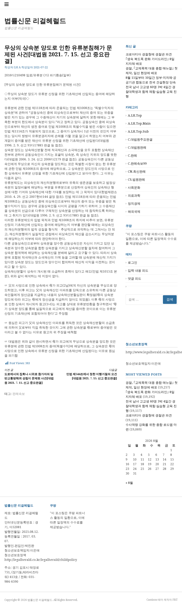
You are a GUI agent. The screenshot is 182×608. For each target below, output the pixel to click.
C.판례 (132, 155)
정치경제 (134, 203)
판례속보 (18, 394)
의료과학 (134, 195)
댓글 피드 (134, 278)
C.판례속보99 (137, 163)
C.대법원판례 (137, 147)
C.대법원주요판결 (140, 139)
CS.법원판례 (136, 179)
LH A (17, 67)
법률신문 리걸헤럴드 (35, 21)
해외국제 (134, 211)
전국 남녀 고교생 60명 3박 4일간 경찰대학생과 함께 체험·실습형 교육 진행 (151, 91)
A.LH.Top (135, 115)
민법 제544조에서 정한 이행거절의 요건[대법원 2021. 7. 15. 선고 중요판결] (91, 374)
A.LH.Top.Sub (138, 131)
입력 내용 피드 (138, 270)
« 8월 (129, 483)
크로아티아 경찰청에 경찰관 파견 (149, 54)
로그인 (132, 262)
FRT (175, 599)
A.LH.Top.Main (139, 123)
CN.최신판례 (137, 171)
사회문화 (134, 187)
